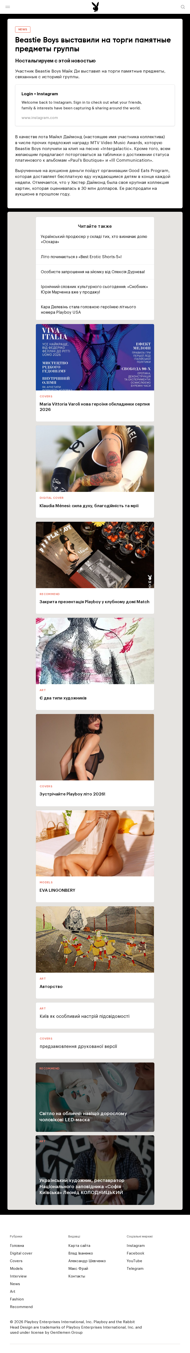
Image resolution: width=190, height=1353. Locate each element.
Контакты (76, 1276)
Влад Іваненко (80, 1253)
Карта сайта (79, 1246)
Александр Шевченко (87, 1261)
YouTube (134, 1261)
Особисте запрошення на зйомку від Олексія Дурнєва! (93, 272)
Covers (16, 1261)
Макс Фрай (78, 1269)
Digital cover (21, 1253)
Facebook (135, 1253)
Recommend (21, 1307)
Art (12, 1292)
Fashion (17, 1299)
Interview (18, 1276)
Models (16, 1269)
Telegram (135, 1269)
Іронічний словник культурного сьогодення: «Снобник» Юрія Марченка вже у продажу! (94, 289)
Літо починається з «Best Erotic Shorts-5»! (81, 257)
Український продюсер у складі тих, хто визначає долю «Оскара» (94, 239)
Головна (17, 1246)
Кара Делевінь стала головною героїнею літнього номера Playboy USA (88, 309)
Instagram (136, 1246)
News (15, 1284)
